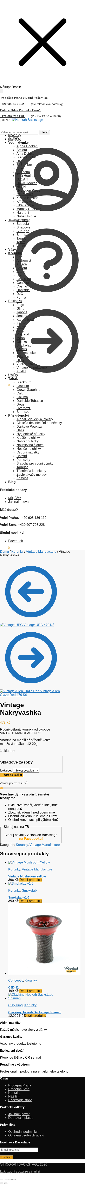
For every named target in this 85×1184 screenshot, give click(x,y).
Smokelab (29, 890)
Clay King (15, 1005)
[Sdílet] (10, 1179)
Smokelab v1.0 (18, 897)
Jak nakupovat (19, 220)
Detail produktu (30, 880)
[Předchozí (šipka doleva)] (1, 1183)
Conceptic (15, 980)
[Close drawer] (1, 91)
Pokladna (15, 301)
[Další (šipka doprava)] (5, 1183)
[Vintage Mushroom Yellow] (29, 862)
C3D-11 (13, 987)
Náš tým (14, 1096)
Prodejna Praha (19, 1085)
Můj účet (14, 139)
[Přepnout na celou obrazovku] (5, 1179)
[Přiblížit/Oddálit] (1, 1179)
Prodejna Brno (19, 1089)
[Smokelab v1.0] (20, 883)
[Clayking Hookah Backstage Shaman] (35, 998)
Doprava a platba (20, 1117)
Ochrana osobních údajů (26, 1135)
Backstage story (20, 1100)
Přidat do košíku (12, 774)
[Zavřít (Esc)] (14, 1179)
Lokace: (6, 770)
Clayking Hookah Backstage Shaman (34, 1012)
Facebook (15, 541)
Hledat (44, 132)
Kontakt (13, 1092)
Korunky (17, 551)
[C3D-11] (44, 973)
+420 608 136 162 (12, 104)
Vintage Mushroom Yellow (27, 876)
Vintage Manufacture (41, 551)
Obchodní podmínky (23, 1131)
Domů (4, 551)
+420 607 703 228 (22, 524)
